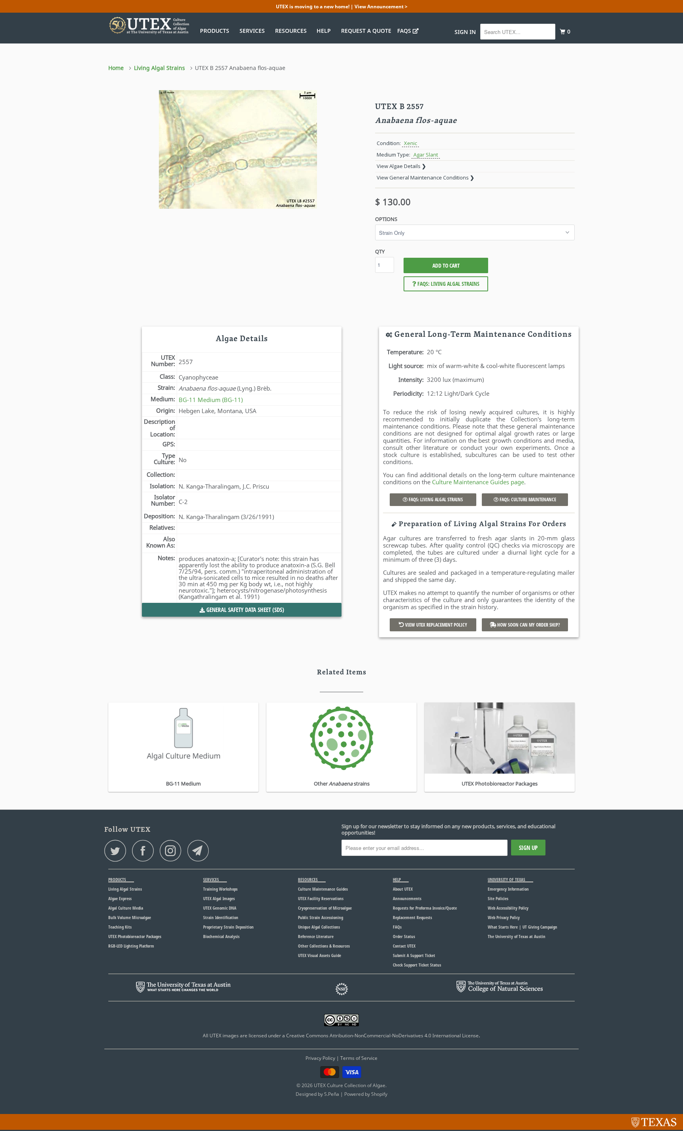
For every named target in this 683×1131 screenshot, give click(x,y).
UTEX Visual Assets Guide (319, 955)
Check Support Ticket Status (417, 965)
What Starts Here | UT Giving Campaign (522, 927)
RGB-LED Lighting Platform (131, 946)
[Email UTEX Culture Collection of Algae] (200, 850)
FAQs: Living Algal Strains (447, 283)
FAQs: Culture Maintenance (527, 499)
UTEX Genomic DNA (219, 908)
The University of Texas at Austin (516, 936)
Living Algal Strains (125, 889)
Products (216, 30)
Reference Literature (316, 936)
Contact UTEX (404, 946)
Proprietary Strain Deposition (228, 927)
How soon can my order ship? (528, 624)
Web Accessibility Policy (508, 908)
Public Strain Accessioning (320, 917)
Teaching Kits (120, 927)
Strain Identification (220, 917)
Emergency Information (508, 889)
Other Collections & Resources (324, 946)
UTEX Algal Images (219, 898)
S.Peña (331, 1094)
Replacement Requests (412, 917)
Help (325, 30)
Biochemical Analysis (221, 936)
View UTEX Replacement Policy (435, 624)
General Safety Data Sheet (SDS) (244, 610)
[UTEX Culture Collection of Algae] (148, 25)
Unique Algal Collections (319, 927)
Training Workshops (220, 889)
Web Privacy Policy (504, 917)
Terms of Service (358, 1058)
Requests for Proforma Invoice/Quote (425, 908)
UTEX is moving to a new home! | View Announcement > (342, 6)
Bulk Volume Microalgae (129, 917)
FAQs (405, 30)
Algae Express (120, 898)
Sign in (465, 32)
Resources (292, 30)
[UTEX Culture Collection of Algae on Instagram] (173, 850)
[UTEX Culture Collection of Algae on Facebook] (145, 850)
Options (386, 219)
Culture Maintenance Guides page (478, 482)
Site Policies (498, 898)
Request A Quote (366, 30)
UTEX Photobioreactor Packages (134, 936)
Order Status (404, 936)
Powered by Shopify (365, 1094)
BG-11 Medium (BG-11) (211, 400)
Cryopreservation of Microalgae (325, 908)
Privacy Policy (320, 1058)
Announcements (407, 898)
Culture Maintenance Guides (323, 889)
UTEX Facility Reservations (320, 898)
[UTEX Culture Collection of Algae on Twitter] (117, 850)
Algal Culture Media (125, 908)
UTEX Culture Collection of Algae (349, 1085)
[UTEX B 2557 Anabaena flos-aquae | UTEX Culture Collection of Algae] (237, 149)
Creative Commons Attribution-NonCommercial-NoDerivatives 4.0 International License (382, 1035)
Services (254, 30)
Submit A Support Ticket (414, 955)
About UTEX (403, 889)
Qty (380, 251)
